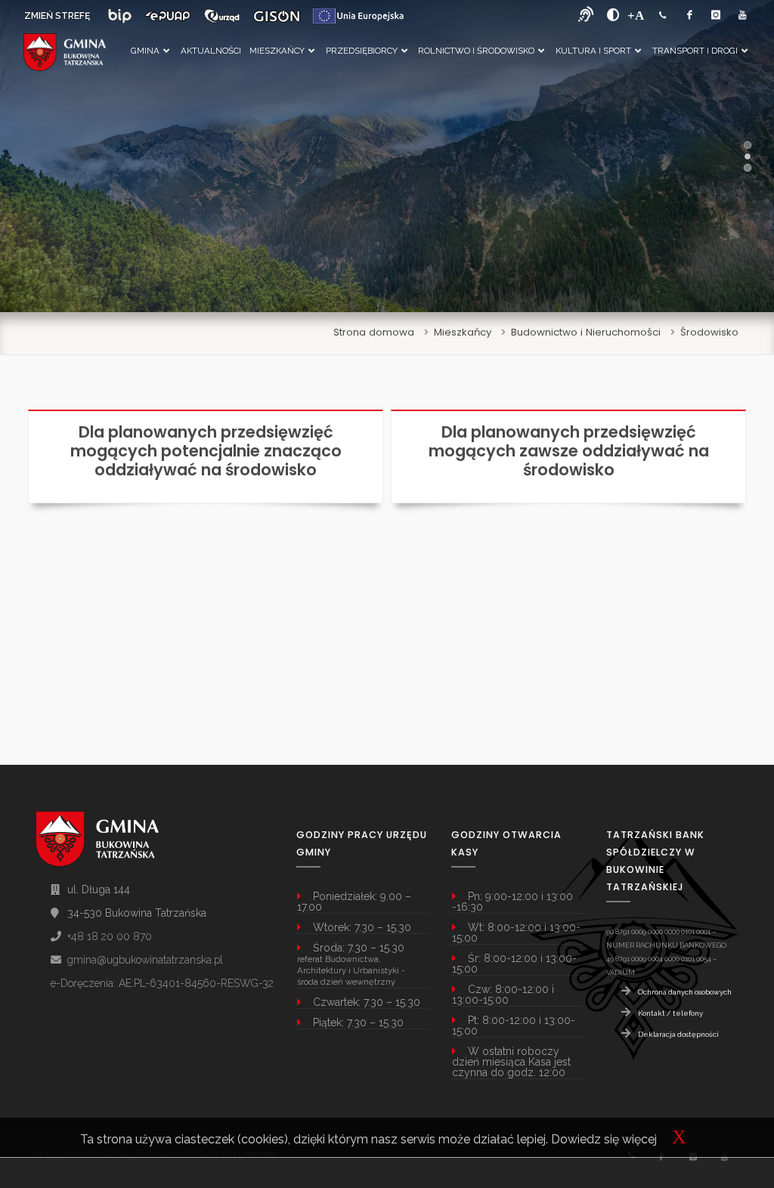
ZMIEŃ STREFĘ (57, 16)
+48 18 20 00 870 (109, 936)
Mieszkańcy (277, 50)
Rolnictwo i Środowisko (476, 50)
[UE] (358, 16)
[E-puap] (167, 16)
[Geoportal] (276, 16)
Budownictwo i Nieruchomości (586, 332)
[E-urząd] (221, 16)
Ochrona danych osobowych (685, 992)
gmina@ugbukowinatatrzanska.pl (145, 960)
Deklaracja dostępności (678, 1034)
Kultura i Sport (593, 50)
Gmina (145, 50)
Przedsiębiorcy (362, 50)
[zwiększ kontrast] (613, 15)
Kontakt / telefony (670, 1013)
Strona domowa (373, 332)
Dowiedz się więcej (604, 1139)
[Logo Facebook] (689, 15)
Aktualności (210, 50)
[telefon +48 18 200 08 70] (663, 15)
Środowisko (709, 332)
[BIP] (120, 16)
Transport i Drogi (695, 50)
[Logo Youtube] (742, 15)
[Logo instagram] (715, 15)
